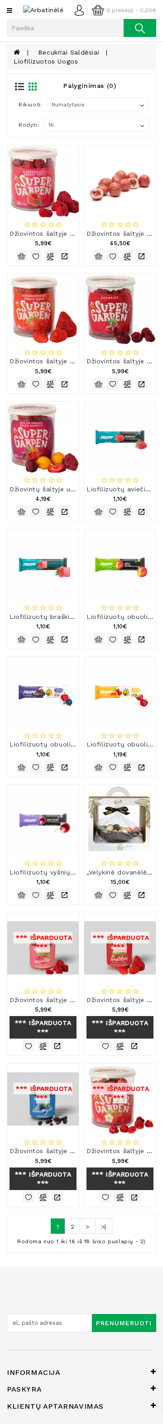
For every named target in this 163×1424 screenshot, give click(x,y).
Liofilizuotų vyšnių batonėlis (56, 872)
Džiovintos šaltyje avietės (51, 233)
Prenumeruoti (124, 1323)
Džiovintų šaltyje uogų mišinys (59, 489)
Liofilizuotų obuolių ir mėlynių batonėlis (76, 744)
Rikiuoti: (30, 104)
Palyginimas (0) (89, 85)
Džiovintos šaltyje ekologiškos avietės (72, 999)
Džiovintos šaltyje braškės (52, 361)
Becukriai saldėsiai (68, 52)
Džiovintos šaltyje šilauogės (55, 1150)
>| (103, 1226)
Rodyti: (29, 125)
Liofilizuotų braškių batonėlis (58, 616)
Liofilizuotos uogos (46, 61)
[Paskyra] (82, 9)
